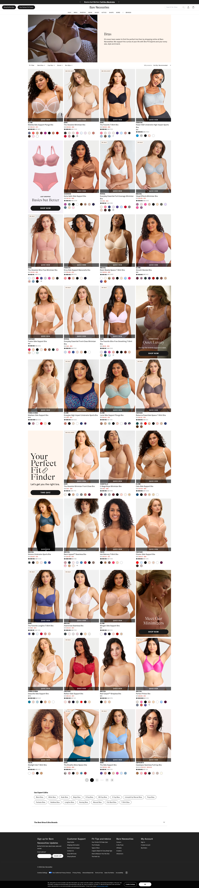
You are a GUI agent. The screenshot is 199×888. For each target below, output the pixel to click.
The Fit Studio (96, 845)
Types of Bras (96, 848)
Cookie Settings (130, 884)
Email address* (41, 852)
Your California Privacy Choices (61, 872)
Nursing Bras (83, 802)
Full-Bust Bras (111, 802)
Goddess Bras (55, 802)
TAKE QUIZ (45, 492)
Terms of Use (99, 872)
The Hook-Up (96, 856)
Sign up (58, 856)
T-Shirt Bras (125, 802)
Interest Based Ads (87, 872)
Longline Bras (69, 802)
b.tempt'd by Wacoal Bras (133, 797)
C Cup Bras (116, 797)
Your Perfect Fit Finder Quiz (100, 842)
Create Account (145, 845)
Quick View (45, 120)
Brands (128, 12)
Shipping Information (73, 845)
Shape (111, 12)
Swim (90, 12)
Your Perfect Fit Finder (26, 7)
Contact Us (70, 851)
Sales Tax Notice (109, 872)
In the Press (119, 845)
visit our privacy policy (102, 886)
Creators (119, 851)
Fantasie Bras (40, 802)
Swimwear (99, 2)
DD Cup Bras (102, 797)
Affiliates (119, 848)
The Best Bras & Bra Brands (45, 822)
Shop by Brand (71, 856)
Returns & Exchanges (73, 848)
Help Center (70, 842)
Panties (83, 12)
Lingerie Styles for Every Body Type (102, 851)
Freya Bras (150, 797)
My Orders (144, 848)
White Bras (52, 797)
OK (145, 884)
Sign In (143, 842)
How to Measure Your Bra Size (100, 853)
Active (104, 12)
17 (107, 780)
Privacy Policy (77, 872)
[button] (193, 7)
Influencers (119, 853)
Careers (118, 842)
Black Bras (39, 797)
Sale (69, 12)
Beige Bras (76, 797)
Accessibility (119, 872)
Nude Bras (64, 797)
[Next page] (112, 780)
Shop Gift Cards (71, 853)
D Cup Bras (89, 797)
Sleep (97, 12)
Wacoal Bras (97, 802)
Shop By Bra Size (9, 7)
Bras (75, 12)
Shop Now (45, 208)
